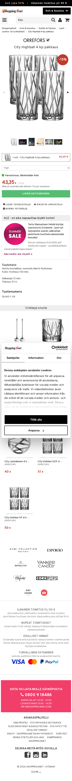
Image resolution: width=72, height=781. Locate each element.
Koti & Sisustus (27, 28)
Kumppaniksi (54, 737)
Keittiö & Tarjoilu (47, 28)
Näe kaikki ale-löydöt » (18, 254)
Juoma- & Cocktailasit (13, 31)
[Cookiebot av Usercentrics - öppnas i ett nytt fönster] (52, 348)
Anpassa (34, 430)
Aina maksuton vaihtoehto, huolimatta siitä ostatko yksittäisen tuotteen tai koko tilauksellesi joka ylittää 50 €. (36, 613)
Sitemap (50, 766)
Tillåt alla (36, 419)
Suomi (35, 772)
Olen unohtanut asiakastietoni (27, 726)
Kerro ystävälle (16, 208)
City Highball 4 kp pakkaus (41, 31)
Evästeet (61, 733)
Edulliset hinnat (37, 730)
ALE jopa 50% (14, 3)
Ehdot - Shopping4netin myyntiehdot (30, 733)
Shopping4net (9, 28)
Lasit (61, 28)
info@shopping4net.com (36, 706)
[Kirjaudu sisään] (60, 20)
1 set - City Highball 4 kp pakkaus (40, 157)
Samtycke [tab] (13, 357)
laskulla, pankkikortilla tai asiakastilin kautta (36, 654)
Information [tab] (36, 357)
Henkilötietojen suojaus (28, 737)
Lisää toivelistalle (18, 204)
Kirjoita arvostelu (49, 204)
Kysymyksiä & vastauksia (45, 722)
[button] (67, 20)
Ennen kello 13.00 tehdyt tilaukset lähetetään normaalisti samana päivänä (36, 626)
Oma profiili (20, 722)
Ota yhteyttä (58, 726)
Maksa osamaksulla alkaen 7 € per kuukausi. (26, 186)
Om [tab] (59, 357)
